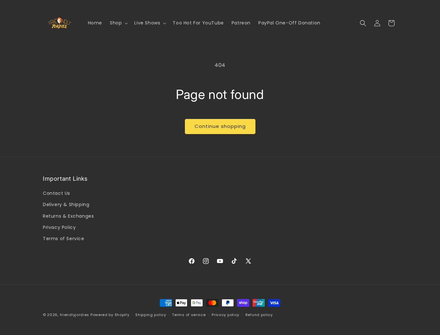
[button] (118, 23)
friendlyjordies (75, 314)
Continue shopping (220, 126)
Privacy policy (225, 314)
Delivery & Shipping (66, 204)
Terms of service (189, 314)
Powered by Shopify (110, 314)
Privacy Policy (59, 227)
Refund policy (259, 314)
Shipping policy (150, 314)
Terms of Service (63, 238)
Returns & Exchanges (68, 216)
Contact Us (56, 193)
